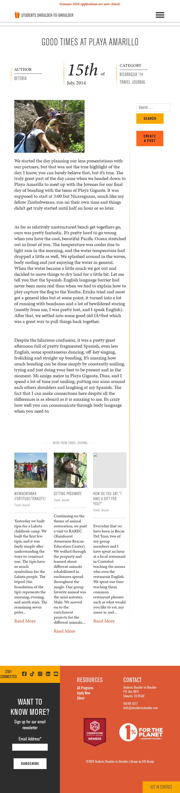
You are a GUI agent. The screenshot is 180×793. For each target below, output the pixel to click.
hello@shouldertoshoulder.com (140, 708)
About (80, 698)
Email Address (30, 739)
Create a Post (150, 138)
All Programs (85, 688)
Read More (25, 620)
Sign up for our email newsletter (30, 725)
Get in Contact (161, 787)
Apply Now (83, 693)
